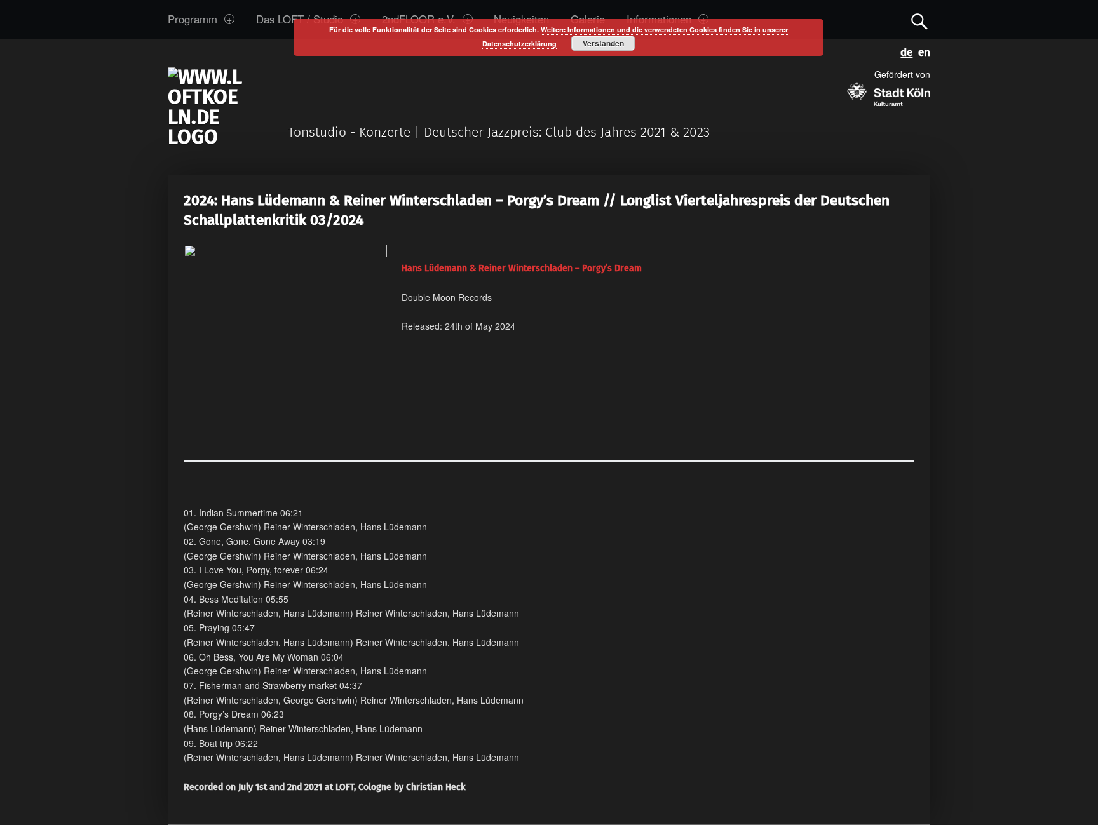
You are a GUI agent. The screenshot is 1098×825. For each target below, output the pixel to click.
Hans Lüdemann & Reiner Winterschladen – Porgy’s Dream (522, 268)
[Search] (919, 18)
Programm (192, 19)
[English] (921, 49)
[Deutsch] (904, 49)
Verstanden (603, 43)
